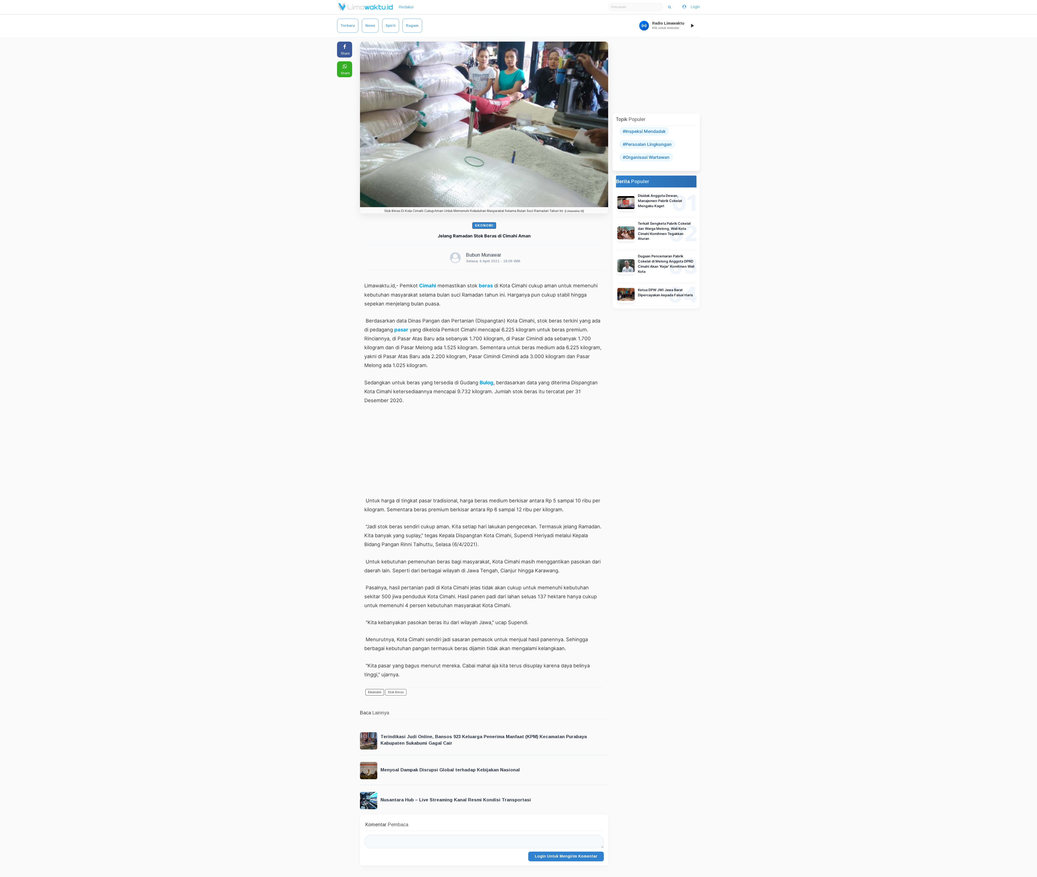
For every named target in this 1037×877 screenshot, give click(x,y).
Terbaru (348, 25)
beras (486, 285)
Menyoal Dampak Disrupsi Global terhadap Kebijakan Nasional (450, 769)
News (370, 25)
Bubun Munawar (483, 255)
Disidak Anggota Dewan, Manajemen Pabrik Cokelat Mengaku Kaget (660, 201)
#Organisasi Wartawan (646, 157)
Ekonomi (484, 225)
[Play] (692, 25)
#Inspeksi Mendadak (644, 131)
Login (695, 7)
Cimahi (427, 285)
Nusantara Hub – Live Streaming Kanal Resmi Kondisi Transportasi (456, 799)
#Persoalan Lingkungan (647, 144)
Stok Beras (396, 692)
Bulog (486, 382)
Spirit (391, 25)
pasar (401, 329)
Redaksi (406, 7)
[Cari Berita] (669, 7)
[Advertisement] (484, 450)
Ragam (412, 25)
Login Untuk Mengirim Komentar (566, 856)
